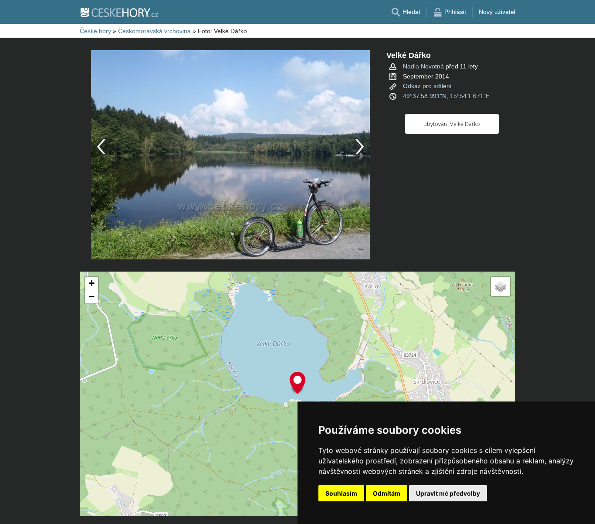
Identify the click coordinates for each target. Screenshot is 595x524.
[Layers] (500, 286)
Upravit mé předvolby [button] (448, 493)
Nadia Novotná (423, 66)
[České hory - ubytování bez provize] (119, 12)
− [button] (92, 296)
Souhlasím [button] (341, 493)
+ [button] (92, 283)
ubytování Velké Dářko (451, 124)
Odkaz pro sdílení (427, 85)
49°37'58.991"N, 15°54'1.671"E (446, 95)
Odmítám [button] (386, 493)
